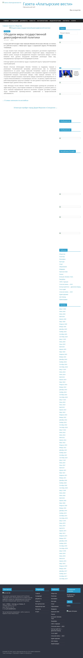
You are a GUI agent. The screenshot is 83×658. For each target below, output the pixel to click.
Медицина (62, 269)
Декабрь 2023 (63, 389)
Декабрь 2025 (63, 329)
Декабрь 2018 (63, 541)
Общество (7, 31)
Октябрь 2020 (63, 485)
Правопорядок (63, 299)
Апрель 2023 (62, 410)
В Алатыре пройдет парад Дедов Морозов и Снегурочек (35, 108)
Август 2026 (62, 309)
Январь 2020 (62, 508)
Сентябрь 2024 (63, 367)
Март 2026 (62, 321)
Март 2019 (62, 533)
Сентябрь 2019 (63, 518)
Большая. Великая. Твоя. (66, 277)
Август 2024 (62, 369)
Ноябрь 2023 (62, 392)
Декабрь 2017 (63, 571)
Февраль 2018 (63, 566)
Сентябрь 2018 (63, 548)
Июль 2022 (62, 432)
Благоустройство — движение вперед (69, 287)
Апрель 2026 (62, 319)
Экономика (62, 259)
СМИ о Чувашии (63, 282)
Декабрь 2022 (63, 420)
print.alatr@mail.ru (11, 609)
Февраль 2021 (63, 475)
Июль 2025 (62, 341)
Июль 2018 (62, 553)
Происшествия (63, 272)
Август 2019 (62, 520)
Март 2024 (62, 382)
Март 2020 (62, 503)
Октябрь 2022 (63, 425)
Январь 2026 (62, 326)
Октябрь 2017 (63, 576)
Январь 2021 (62, 478)
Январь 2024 (62, 387)
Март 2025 (62, 352)
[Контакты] (6, 593)
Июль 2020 (62, 493)
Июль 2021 (62, 462)
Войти (68, 606)
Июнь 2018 (62, 556)
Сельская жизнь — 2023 (66, 284)
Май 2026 (62, 316)
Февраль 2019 (63, 536)
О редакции (14, 20)
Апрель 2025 (62, 349)
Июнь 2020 (62, 495)
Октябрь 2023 (63, 394)
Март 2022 (62, 442)
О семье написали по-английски (15, 100)
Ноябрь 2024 (62, 362)
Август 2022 (62, 430)
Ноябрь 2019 (62, 513)
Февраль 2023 (63, 415)
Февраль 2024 (63, 384)
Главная (6, 20)
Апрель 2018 (62, 561)
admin (12, 40)
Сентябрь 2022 (63, 427)
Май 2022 (62, 437)
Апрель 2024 (62, 379)
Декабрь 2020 (63, 480)
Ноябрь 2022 (62, 422)
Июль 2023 (62, 402)
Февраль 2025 (63, 354)
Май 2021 (62, 468)
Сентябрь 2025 (63, 336)
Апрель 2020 (62, 500)
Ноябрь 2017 (62, 573)
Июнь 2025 (62, 344)
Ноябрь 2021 (62, 452)
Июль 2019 (62, 523)
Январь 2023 (62, 417)
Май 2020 (62, 498)
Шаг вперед (62, 297)
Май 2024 (62, 377)
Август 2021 (62, 460)
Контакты (66, 20)
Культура (61, 261)
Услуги (73, 20)
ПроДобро (62, 279)
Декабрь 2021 (63, 450)
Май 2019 (62, 528)
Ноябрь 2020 (62, 483)
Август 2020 (62, 490)
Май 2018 (62, 558)
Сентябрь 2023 (63, 397)
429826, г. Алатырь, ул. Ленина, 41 (15, 604)
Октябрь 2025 (63, 334)
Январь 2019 (62, 538)
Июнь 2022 (62, 435)
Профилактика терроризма (71, 595)
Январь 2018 (62, 568)
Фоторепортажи (42, 20)
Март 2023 (62, 412)
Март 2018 (62, 563)
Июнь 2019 (62, 525)
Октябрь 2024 (63, 364)
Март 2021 (62, 473)
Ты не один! (62, 289)
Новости (32, 20)
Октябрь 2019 (63, 515)
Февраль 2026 (63, 324)
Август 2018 (62, 551)
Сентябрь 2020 (63, 488)
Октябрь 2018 (63, 546)
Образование (63, 266)
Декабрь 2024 (63, 359)
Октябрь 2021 (63, 455)
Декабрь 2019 (63, 510)
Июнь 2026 (62, 314)
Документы (24, 20)
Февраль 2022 (63, 445)
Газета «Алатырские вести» (47, 3)
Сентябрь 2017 (63, 578)
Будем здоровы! (63, 294)
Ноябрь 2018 (62, 543)
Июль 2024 (62, 372)
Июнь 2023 (62, 404)
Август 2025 (62, 339)
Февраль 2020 (63, 505)
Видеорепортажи (55, 20)
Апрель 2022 (62, 440)
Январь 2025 (62, 357)
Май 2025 (62, 347)
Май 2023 (62, 407)
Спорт (61, 264)
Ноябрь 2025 (62, 331)
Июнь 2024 (62, 374)
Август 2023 (62, 399)
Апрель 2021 (62, 470)
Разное (61, 274)
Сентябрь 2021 (63, 457)
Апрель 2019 (62, 531)
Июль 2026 (62, 311)
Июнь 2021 (62, 465)
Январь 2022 (62, 447)
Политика (62, 256)
